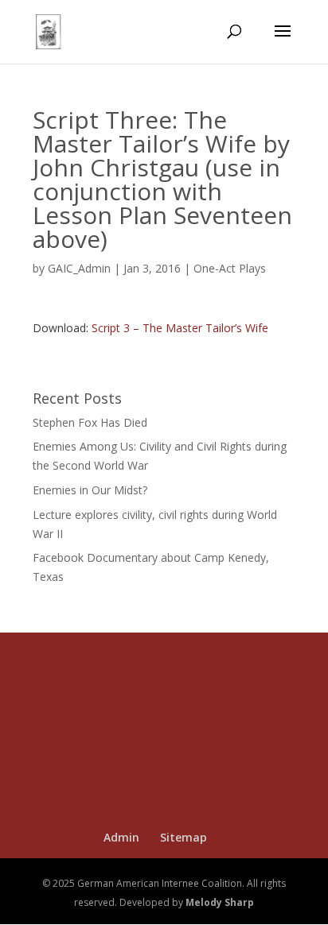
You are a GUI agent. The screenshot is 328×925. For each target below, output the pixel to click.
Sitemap (183, 837)
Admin (121, 837)
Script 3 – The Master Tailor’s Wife (180, 327)
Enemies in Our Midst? (90, 489)
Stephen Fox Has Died (90, 422)
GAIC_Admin (79, 268)
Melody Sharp (219, 902)
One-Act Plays (229, 268)
